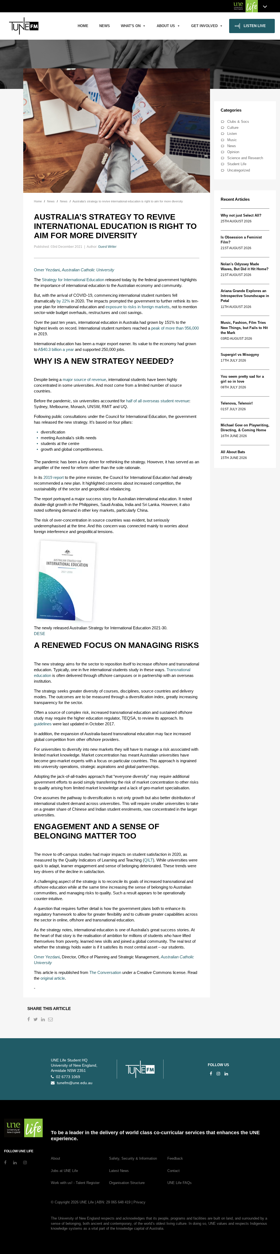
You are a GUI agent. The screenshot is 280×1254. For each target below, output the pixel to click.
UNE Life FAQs (179, 1183)
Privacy (139, 1202)
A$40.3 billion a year (56, 349)
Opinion (233, 152)
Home (83, 26)
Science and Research (245, 158)
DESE (39, 633)
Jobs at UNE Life (64, 1171)
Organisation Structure (127, 1183)
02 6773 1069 (67, 1077)
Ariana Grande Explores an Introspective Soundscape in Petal (245, 296)
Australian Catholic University (88, 269)
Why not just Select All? (241, 215)
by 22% (63, 301)
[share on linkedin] (43, 1020)
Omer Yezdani (47, 269)
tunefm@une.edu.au (73, 1083)
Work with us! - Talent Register (75, 1183)
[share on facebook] (29, 1020)
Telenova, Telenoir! (238, 403)
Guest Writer (107, 247)
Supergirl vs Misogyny (240, 355)
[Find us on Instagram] (218, 1074)
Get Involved (204, 26)
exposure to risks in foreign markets (138, 306)
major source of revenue (84, 379)
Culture (232, 128)
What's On (131, 26)
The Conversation (105, 972)
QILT (148, 860)
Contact (173, 1171)
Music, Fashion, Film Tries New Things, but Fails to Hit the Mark (244, 327)
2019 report (53, 477)
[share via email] (51, 1020)
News (104, 26)
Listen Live (255, 26)
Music (232, 140)
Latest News (119, 1171)
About (55, 1158)
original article (52, 978)
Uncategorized (238, 170)
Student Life (236, 164)
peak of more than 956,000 (175, 328)
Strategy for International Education (73, 279)
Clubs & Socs (238, 122)
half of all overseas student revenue (157, 400)
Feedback (175, 1158)
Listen (232, 134)
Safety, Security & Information (133, 1158)
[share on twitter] (36, 1020)
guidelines (43, 723)
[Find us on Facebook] (211, 1074)
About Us (166, 26)
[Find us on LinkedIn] (226, 1074)
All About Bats (233, 452)
